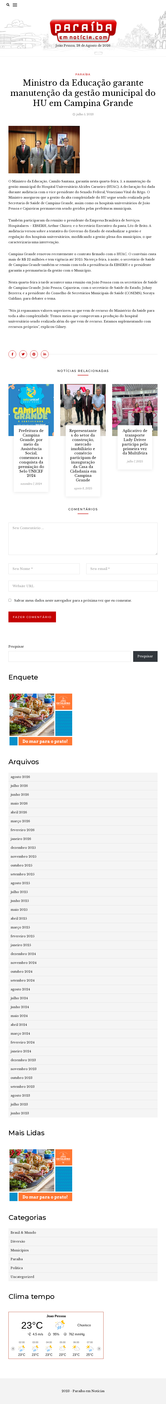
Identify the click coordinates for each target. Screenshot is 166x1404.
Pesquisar (16, 646)
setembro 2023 (23, 1087)
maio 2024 (19, 1016)
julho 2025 (19, 892)
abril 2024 (19, 1025)
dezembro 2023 (23, 1060)
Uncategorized (22, 1277)
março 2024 (20, 1034)
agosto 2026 (20, 777)
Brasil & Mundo (23, 1233)
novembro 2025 (23, 857)
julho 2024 (19, 998)
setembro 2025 (22, 874)
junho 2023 (20, 1113)
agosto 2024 (20, 989)
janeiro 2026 (21, 839)
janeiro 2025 (21, 945)
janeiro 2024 (21, 1051)
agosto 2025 (20, 883)
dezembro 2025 (23, 848)
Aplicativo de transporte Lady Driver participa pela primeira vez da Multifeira (135, 441)
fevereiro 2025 (22, 936)
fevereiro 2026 (23, 830)
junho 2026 (20, 795)
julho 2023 (19, 1104)
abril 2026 (19, 812)
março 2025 (20, 927)
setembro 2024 (23, 980)
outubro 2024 (21, 972)
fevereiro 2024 (23, 1042)
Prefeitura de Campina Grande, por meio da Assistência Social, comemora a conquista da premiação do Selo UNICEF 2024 (31, 453)
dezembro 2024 (23, 954)
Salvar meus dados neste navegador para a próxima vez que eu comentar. (73, 600)
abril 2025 (19, 918)
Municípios (20, 1250)
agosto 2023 (20, 1095)
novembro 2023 (24, 1069)
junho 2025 (20, 901)
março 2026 (20, 821)
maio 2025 (19, 910)
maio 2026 (19, 803)
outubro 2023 (21, 1078)
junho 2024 (20, 1007)
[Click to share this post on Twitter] (23, 354)
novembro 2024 (24, 963)
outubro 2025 (21, 865)
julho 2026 (19, 786)
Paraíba (83, 74)
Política (17, 1268)
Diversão (18, 1241)
